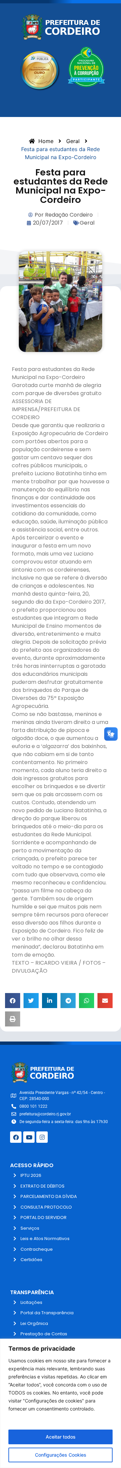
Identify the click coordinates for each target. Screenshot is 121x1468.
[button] (12, 1000)
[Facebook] (16, 1137)
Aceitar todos (61, 1437)
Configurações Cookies (60, 1455)
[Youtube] (29, 1137)
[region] (60, 1403)
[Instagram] (42, 1137)
